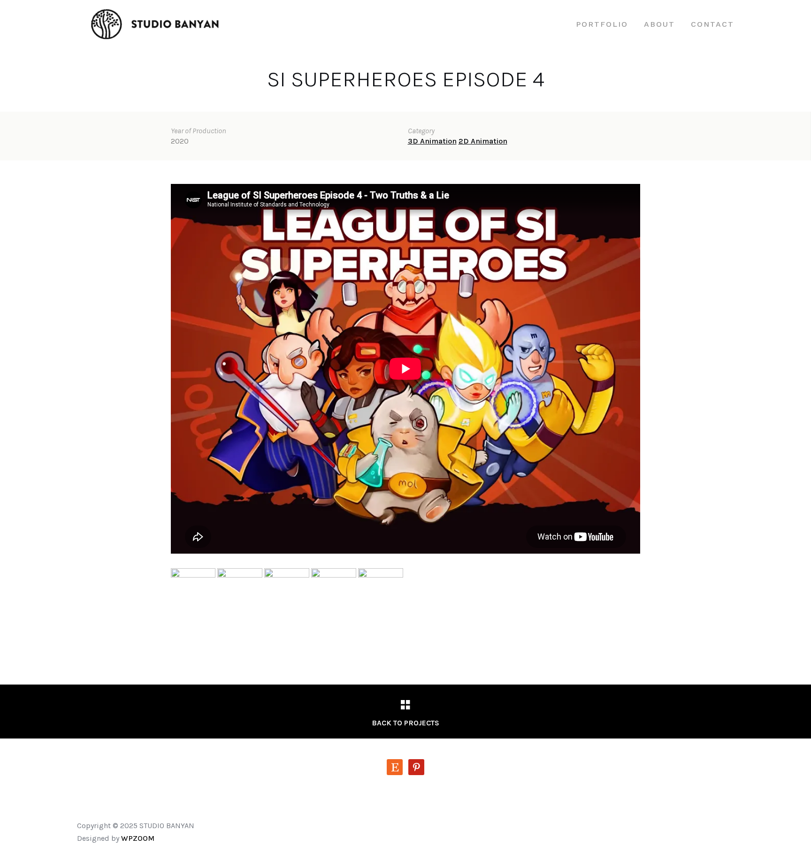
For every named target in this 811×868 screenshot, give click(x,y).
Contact (712, 24)
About (659, 24)
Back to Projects (405, 722)
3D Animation (432, 141)
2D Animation (483, 141)
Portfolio (602, 24)
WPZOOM (137, 838)
